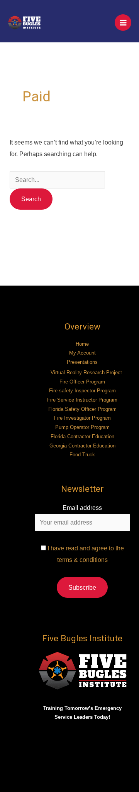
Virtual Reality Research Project (86, 372)
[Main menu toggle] (123, 22)
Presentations (82, 362)
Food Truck (82, 454)
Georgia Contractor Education (82, 446)
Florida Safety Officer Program (82, 409)
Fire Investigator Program (82, 418)
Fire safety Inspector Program (82, 390)
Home (82, 344)
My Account (82, 353)
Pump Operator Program (82, 427)
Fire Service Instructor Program (82, 400)
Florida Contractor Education (82, 436)
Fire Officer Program (82, 382)
